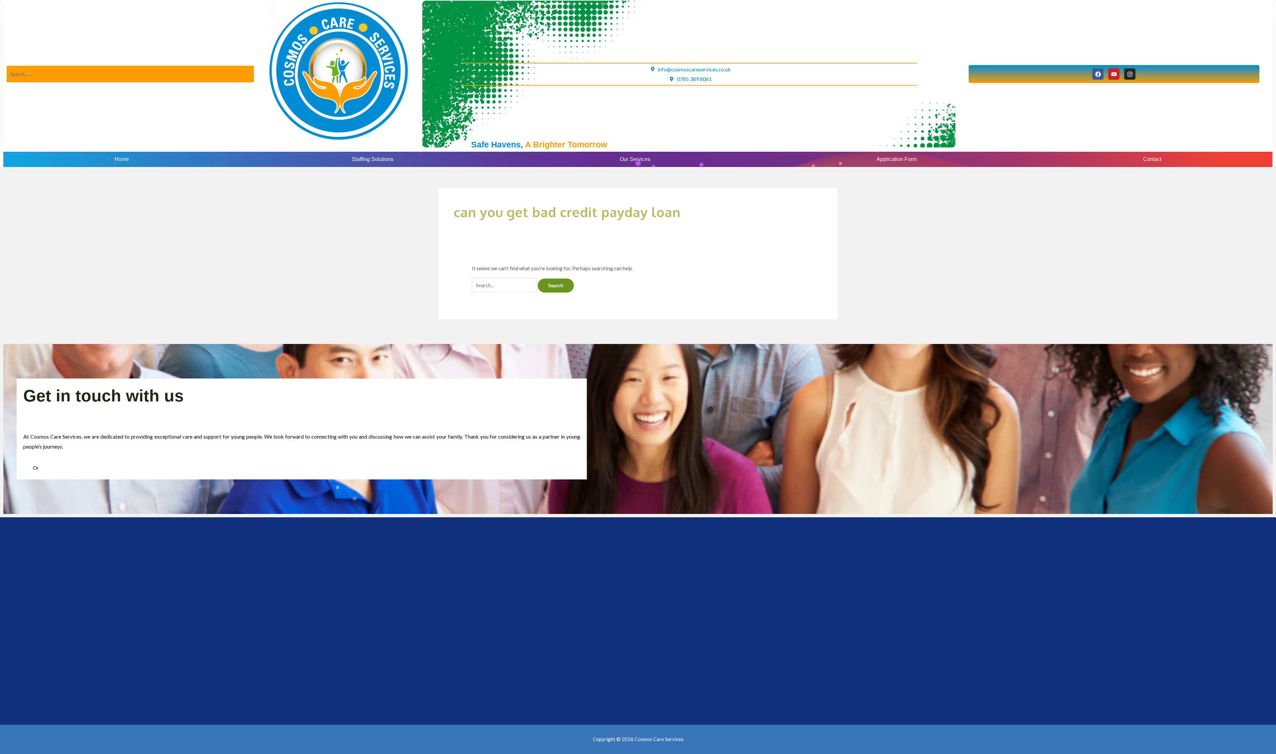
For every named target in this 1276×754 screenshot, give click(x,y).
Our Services (635, 159)
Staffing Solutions (372, 159)
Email (46, 468)
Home (122, 159)
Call (28, 468)
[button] (374, 159)
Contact (1152, 159)
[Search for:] (505, 285)
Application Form (897, 159)
